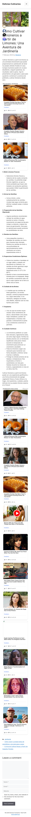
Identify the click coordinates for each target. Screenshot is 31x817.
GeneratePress (15, 814)
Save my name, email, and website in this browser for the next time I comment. (16, 796)
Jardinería (8, 739)
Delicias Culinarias (11, 4)
